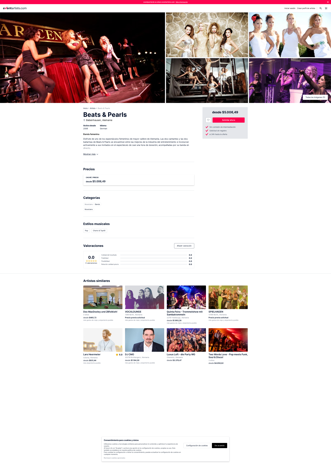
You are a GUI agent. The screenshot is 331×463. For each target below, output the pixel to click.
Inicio (85, 108)
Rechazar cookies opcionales (114, 458)
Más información (182, 2)
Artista (92, 108)
